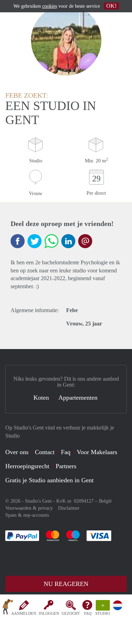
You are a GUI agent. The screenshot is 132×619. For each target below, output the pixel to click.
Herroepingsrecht (27, 466)
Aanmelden (23, 613)
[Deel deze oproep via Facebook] (18, 241)
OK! (111, 6)
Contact (45, 452)
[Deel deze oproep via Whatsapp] (51, 241)
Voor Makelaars (97, 452)
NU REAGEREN (66, 583)
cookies (49, 6)
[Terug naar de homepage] (7, 608)
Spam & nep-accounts (27, 515)
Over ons (17, 452)
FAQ (88, 613)
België (105, 501)
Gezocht (71, 613)
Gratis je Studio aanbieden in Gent (49, 480)
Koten (41, 397)
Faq (65, 452)
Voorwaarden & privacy (29, 508)
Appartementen (78, 397)
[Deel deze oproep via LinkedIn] (68, 241)
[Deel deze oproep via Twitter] (34, 241)
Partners (66, 466)
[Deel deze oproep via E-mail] (85, 241)
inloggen (49, 613)
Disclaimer (69, 508)
